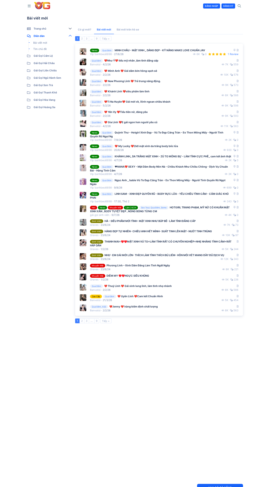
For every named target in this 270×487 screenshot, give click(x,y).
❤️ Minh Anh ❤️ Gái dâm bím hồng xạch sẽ (130, 70)
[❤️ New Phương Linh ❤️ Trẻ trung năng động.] (83, 82)
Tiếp (104, 38)
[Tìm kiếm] (239, 6)
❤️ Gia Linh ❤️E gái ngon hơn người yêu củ (130, 122)
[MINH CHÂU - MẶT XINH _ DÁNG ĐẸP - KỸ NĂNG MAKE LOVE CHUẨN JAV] (83, 51)
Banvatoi (95, 64)
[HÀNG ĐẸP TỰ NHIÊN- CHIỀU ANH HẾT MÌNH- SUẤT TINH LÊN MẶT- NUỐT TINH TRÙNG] (83, 232)
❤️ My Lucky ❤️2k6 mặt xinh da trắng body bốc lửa (146, 146)
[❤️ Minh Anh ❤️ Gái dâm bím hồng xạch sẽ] (83, 72)
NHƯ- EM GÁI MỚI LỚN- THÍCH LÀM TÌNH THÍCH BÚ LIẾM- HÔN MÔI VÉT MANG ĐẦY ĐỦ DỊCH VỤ (164, 255)
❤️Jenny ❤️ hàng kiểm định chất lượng (133, 306)
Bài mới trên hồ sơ (128, 29)
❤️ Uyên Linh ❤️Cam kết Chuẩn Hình (140, 296)
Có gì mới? (84, 29)
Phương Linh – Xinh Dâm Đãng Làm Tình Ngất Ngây (138, 265)
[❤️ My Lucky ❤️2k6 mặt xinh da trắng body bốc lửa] (83, 147)
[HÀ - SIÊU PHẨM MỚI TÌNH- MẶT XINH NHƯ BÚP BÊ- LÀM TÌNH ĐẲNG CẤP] (83, 222)
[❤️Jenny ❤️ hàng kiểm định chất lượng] (83, 308)
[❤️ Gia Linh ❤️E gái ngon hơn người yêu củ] (83, 123)
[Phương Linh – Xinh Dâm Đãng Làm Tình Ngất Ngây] (83, 266)
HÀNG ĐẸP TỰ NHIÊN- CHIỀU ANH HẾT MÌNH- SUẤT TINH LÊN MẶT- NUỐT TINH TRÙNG (158, 231)
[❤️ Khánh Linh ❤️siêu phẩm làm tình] (83, 92)
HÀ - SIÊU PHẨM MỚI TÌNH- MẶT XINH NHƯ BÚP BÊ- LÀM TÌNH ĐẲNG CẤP (150, 220)
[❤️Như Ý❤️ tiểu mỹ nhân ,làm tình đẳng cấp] (83, 62)
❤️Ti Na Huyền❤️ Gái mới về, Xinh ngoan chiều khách (137, 101)
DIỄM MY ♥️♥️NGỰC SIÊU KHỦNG (128, 275)
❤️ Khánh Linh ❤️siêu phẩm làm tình (127, 91)
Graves (94, 224)
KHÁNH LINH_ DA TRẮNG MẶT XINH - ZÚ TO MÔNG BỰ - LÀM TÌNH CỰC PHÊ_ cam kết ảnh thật (173, 156)
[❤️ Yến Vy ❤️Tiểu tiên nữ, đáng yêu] (83, 113)
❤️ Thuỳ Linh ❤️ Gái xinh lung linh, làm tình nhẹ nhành (138, 285)
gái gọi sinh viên (99, 214)
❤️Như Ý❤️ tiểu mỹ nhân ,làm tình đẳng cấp (131, 60)
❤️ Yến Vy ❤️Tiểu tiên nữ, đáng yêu (126, 111)
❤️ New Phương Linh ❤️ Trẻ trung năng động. (132, 81)
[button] (30, 6)
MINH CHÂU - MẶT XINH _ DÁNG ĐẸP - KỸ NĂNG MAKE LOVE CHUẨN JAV (160, 50)
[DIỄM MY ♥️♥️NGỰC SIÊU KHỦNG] (83, 277)
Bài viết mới (104, 29)
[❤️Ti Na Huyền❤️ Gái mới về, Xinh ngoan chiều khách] (83, 103)
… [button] (92, 38)
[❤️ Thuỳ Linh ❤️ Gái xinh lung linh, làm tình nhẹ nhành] (83, 287)
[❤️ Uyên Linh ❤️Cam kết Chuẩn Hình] (83, 297)
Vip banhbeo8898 (101, 54)
